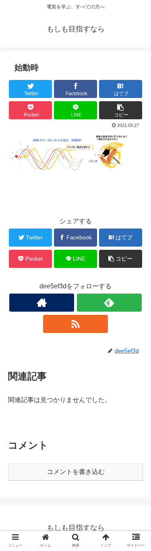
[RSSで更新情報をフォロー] (75, 324)
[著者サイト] (41, 303)
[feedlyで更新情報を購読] (109, 303)
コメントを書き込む (76, 471)
